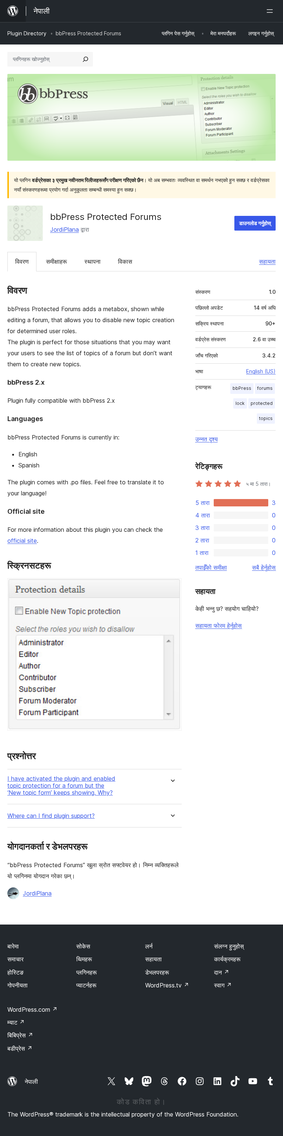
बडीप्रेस (19, 1048)
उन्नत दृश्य (206, 439)
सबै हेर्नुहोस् (264, 567)
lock (240, 403)
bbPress (242, 388)
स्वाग (223, 985)
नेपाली (31, 1081)
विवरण (22, 261)
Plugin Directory (26, 33)
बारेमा (13, 946)
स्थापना (92, 261)
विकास (125, 261)
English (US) (261, 371)
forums (265, 388)
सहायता (267, 261)
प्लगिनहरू (86, 972)
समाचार (15, 959)
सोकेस (83, 946)
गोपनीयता (17, 985)
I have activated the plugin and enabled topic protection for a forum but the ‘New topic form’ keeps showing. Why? (61, 785)
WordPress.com (32, 1009)
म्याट (16, 1022)
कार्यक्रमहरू (227, 959)
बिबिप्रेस (20, 1035)
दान (221, 972)
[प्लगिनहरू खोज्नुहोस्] (85, 59)
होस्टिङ (15, 972)
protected (262, 403)
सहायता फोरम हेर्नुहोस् (218, 625)
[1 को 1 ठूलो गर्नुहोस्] (171, 588)
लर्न (149, 946)
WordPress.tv (167, 985)
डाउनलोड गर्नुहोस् (255, 223)
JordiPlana (64, 229)
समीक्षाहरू (56, 261)
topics (266, 418)
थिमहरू (84, 959)
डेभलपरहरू (157, 972)
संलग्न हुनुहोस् (229, 946)
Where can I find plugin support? (51, 815)
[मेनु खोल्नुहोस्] (271, 11)
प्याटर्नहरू (86, 985)
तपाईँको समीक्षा (211, 567)
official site (22, 540)
